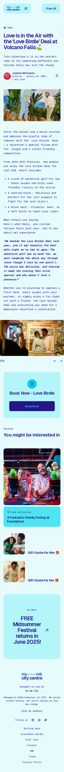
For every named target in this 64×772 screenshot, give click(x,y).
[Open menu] (26, 8)
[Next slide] (61, 361)
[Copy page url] (56, 75)
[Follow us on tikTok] (46, 720)
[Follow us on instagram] (33, 720)
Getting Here (32, 728)
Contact (32, 745)
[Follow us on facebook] (39, 720)
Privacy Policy (31, 762)
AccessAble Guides (32, 734)
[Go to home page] (13, 8)
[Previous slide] (55, 361)
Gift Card (32, 739)
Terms (32, 756)
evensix (37, 711)
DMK (32, 751)
